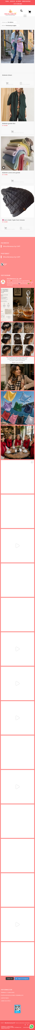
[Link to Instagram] (25, 1024)
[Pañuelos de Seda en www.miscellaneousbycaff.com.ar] (17, 511)
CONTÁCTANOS (5, 998)
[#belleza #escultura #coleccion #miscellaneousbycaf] (17, 924)
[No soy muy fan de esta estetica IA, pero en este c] (17, 304)
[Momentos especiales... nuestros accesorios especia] (17, 649)
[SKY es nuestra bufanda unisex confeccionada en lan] (17, 442)
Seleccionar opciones (19, 132)
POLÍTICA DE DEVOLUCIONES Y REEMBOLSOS (12, 995)
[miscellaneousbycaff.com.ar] (14, 12)
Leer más (10, 84)
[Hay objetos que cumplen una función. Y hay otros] (17, 683)
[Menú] (25, 15)
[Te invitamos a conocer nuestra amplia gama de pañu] (17, 580)
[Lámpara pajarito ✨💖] (17, 786)
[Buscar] (20, 11)
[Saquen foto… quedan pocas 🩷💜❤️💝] (17, 718)
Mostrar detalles (26, 84)
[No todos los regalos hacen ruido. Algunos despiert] (17, 821)
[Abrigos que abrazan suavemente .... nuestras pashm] (17, 890)
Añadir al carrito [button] (11, 229)
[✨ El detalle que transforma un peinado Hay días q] (17, 339)
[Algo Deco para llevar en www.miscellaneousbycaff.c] (17, 545)
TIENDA (7, 1)
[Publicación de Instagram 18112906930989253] (17, 373)
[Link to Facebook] (28, 1024)
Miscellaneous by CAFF (11, 246)
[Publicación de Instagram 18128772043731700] (17, 614)
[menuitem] (7, 1)
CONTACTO (12, 1)
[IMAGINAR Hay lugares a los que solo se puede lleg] (17, 752)
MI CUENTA (18, 1)
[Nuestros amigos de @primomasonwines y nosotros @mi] (17, 855)
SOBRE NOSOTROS (26, 1)
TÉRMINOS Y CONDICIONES (7, 992)
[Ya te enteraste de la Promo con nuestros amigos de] (17, 959)
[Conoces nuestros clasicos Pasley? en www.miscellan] (17, 408)
